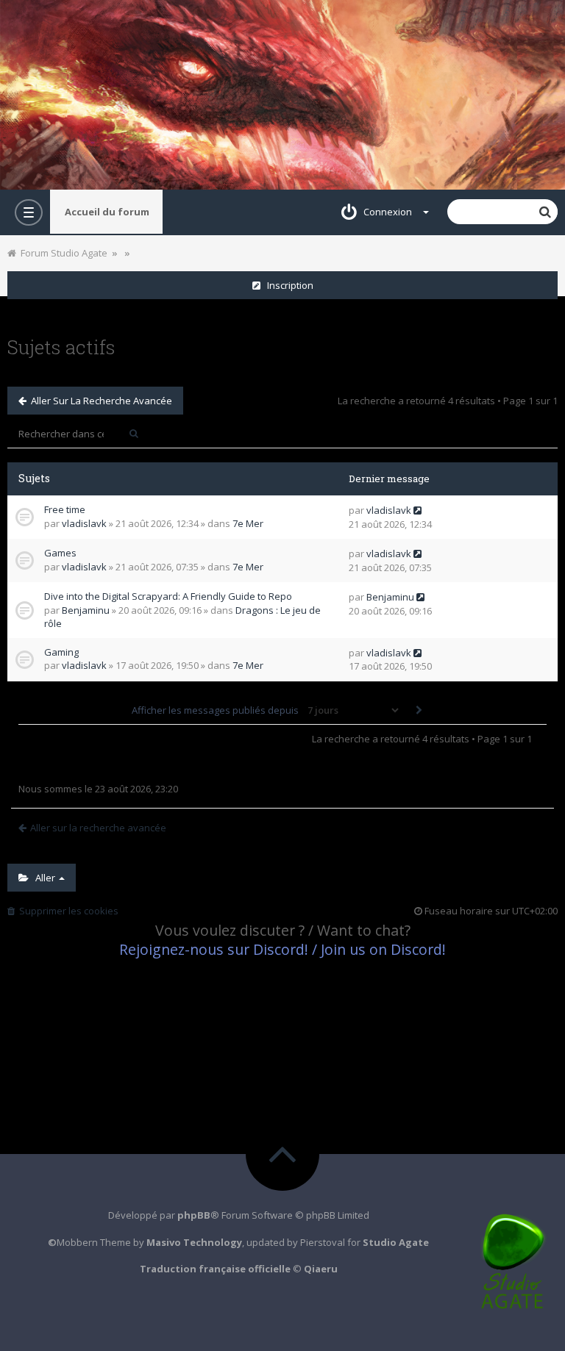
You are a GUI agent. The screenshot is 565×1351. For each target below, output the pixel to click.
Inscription (286, 285)
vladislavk (84, 523)
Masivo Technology (194, 1242)
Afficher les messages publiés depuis (216, 710)
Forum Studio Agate (61, 252)
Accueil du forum (107, 211)
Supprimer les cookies (66, 910)
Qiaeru (321, 1268)
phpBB (193, 1215)
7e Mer (247, 523)
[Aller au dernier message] (417, 510)
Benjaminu (86, 610)
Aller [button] (43, 877)
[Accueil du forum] (282, 95)
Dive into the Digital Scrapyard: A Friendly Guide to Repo (168, 596)
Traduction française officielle (215, 1268)
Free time (64, 509)
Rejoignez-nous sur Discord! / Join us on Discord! (282, 949)
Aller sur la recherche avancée (99, 400)
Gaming (61, 652)
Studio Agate (396, 1242)
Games (60, 552)
